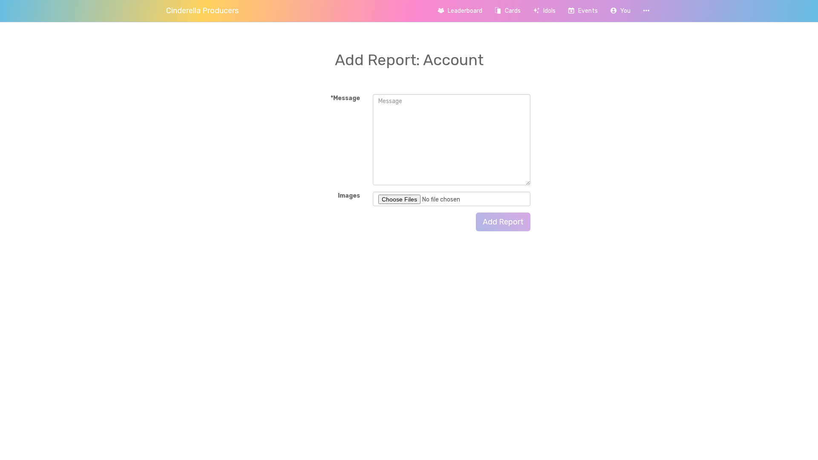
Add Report (503, 222)
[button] (620, 11)
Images (349, 195)
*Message (345, 98)
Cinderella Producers (202, 10)
